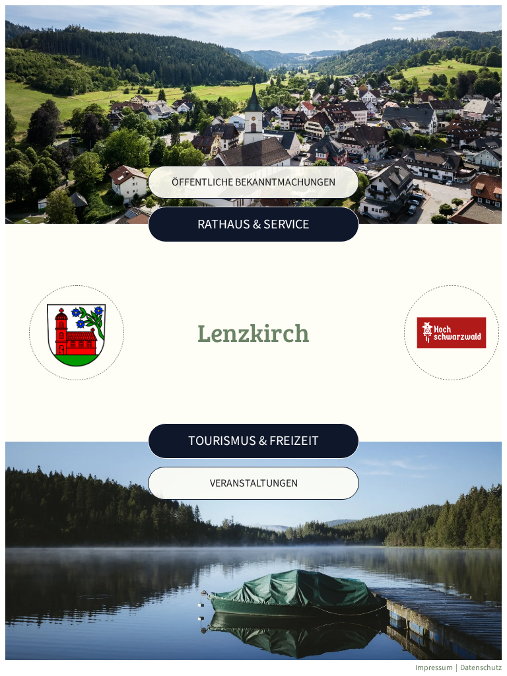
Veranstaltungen (254, 483)
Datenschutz (481, 667)
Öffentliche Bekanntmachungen (253, 182)
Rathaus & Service (253, 224)
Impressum (434, 667)
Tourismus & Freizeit (253, 441)
